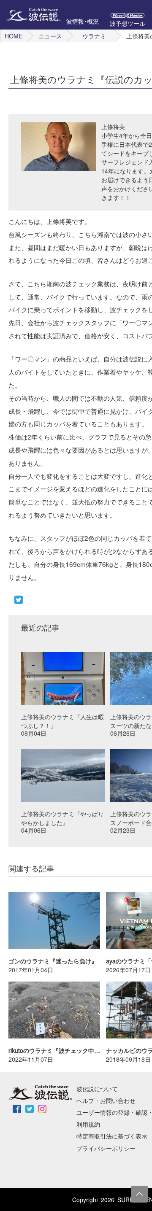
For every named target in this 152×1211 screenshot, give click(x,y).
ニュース (50, 36)
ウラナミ (94, 36)
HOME (13, 36)
